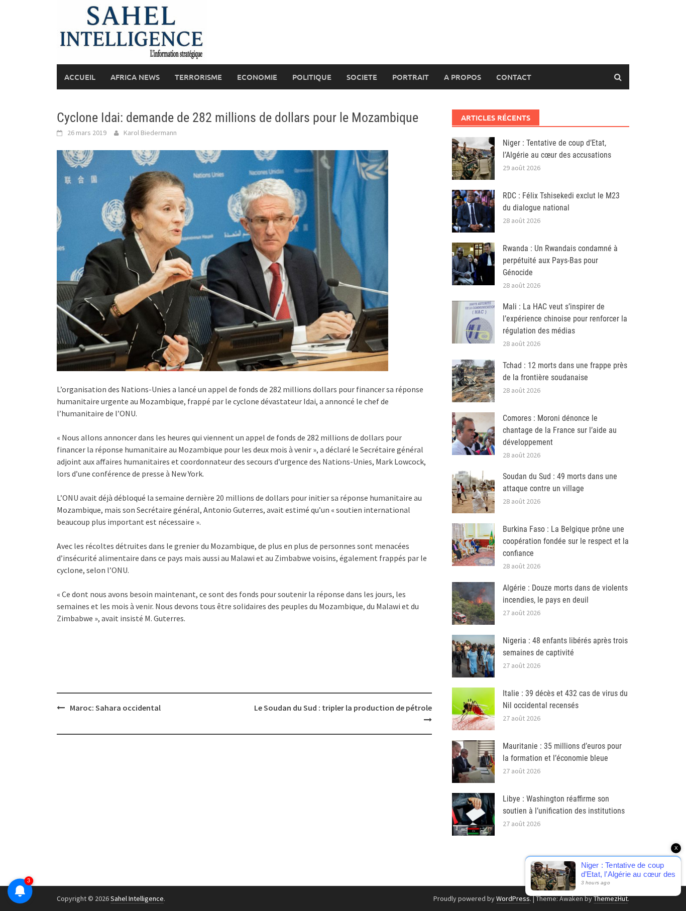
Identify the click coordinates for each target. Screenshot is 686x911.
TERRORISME (198, 77)
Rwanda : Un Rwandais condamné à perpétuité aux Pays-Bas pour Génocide (560, 260)
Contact (513, 77)
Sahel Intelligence (137, 898)
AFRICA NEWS (135, 77)
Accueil (79, 77)
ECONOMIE (257, 77)
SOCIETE (362, 77)
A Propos (462, 77)
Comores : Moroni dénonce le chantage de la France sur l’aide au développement (560, 430)
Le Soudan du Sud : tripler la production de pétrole (343, 708)
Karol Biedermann (150, 132)
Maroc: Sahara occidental (115, 708)
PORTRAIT (410, 77)
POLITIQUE (311, 77)
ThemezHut (611, 898)
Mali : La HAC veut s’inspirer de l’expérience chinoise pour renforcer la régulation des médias (565, 318)
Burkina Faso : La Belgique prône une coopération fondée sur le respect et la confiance (566, 541)
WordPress (513, 898)
